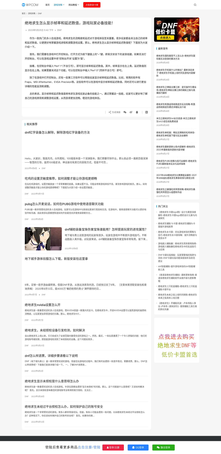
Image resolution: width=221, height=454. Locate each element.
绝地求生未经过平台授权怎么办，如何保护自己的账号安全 (64, 407)
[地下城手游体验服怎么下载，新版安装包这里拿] (86, 272)
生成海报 (115, 112)
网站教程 (73, 4)
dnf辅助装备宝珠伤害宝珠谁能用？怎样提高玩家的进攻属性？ (106, 229)
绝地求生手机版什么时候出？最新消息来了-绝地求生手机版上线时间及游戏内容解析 (175, 73)
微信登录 (165, 447)
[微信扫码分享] (125, 112)
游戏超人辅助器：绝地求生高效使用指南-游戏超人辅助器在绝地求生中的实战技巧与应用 (177, 246)
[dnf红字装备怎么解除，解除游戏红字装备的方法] (86, 145)
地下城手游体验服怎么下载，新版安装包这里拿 (56, 259)
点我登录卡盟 (92, 4)
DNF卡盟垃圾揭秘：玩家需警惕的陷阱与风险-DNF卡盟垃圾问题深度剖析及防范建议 (177, 258)
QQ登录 (139, 447)
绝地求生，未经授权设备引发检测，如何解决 (55, 330)
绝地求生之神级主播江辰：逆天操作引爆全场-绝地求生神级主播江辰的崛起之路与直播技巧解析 (176, 90)
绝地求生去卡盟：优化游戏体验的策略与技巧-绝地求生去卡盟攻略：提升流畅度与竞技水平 (177, 235)
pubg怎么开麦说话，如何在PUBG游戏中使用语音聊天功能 (64, 204)
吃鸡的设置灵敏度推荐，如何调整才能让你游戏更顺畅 (61, 178)
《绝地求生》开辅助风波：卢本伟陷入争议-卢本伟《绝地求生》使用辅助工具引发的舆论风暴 (177, 306)
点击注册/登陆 (89, 447)
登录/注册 (114, 447)
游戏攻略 (58, 4)
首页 (47, 4)
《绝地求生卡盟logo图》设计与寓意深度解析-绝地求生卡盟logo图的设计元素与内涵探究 (177, 215)
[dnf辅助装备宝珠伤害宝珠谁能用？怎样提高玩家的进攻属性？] (43, 238)
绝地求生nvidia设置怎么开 (42, 305)
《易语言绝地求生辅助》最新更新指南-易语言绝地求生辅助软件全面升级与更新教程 (177, 277)
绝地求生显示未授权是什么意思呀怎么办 (52, 381)
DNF (59, 30)
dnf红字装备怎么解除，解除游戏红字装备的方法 (57, 132)
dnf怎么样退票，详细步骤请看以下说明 (51, 356)
